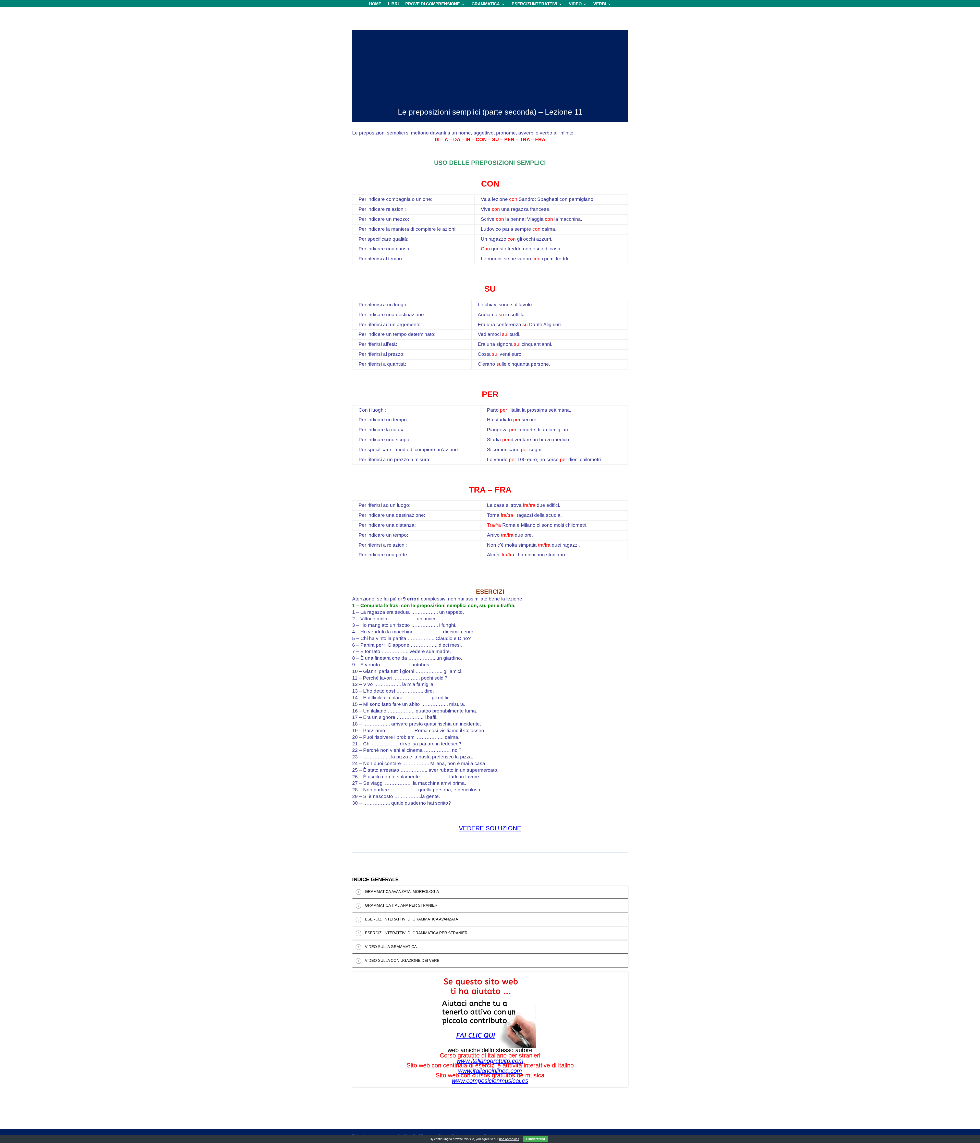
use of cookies (509, 1139)
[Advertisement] (490, 66)
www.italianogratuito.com (490, 1061)
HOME (375, 4)
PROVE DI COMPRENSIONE (432, 4)
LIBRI (393, 4)
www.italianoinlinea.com (490, 1070)
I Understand (535, 1139)
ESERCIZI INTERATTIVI (534, 4)
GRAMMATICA (486, 4)
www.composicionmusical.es (490, 1080)
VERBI (599, 4)
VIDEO (575, 4)
